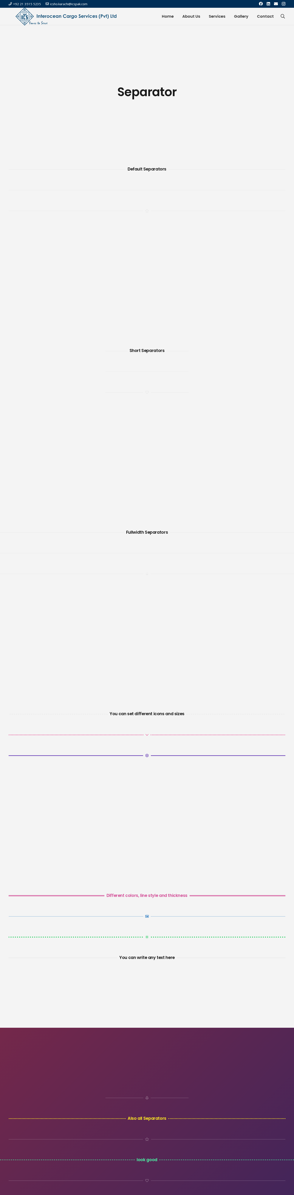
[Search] (283, 16)
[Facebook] (261, 4)
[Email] (276, 4)
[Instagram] (283, 4)
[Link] (66, 16)
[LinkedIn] (268, 4)
